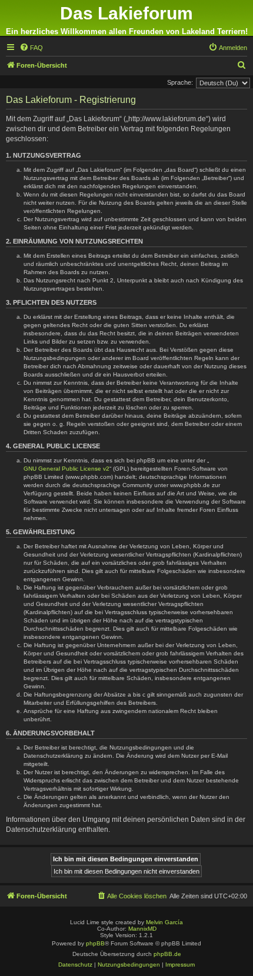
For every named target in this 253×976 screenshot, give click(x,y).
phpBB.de (167, 954)
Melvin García (164, 922)
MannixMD (142, 928)
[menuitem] (31, 48)
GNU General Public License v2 (66, 468)
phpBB (95, 943)
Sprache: (180, 82)
